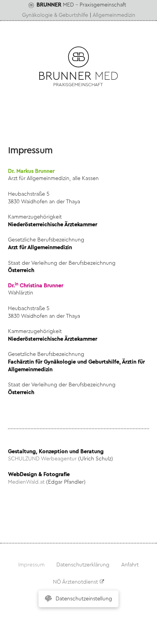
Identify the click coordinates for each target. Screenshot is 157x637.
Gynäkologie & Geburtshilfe (55, 15)
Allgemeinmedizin (114, 15)
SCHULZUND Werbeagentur (42, 459)
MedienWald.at (26, 482)
